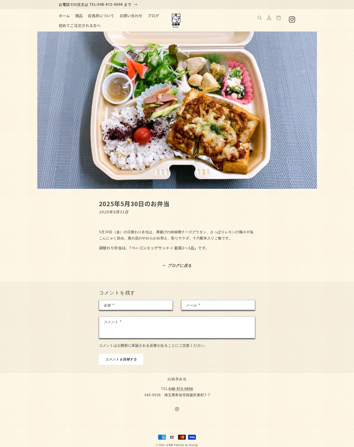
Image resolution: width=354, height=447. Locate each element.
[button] (259, 18)
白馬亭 (169, 445)
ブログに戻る (180, 265)
